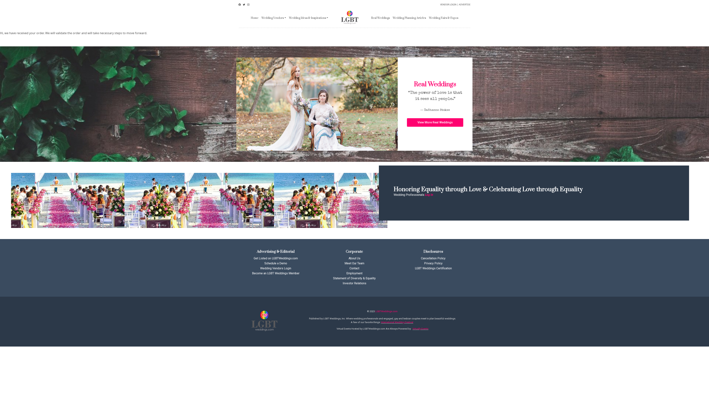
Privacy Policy (433, 263)
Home (254, 18)
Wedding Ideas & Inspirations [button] (307, 18)
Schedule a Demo (275, 263)
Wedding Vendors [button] (272, 18)
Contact (354, 268)
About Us (354, 258)
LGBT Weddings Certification (433, 268)
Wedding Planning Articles (409, 18)
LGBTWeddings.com (386, 311)
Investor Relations (354, 283)
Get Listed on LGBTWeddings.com (276, 258)
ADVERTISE (464, 4)
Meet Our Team (354, 263)
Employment (354, 273)
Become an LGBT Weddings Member (275, 273)
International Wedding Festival (397, 322)
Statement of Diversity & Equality (354, 278)
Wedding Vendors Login (275, 268)
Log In (429, 195)
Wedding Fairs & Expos (443, 18)
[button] (312, 148)
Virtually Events (420, 328)
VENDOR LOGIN (448, 4)
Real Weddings (380, 18)
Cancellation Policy (433, 258)
